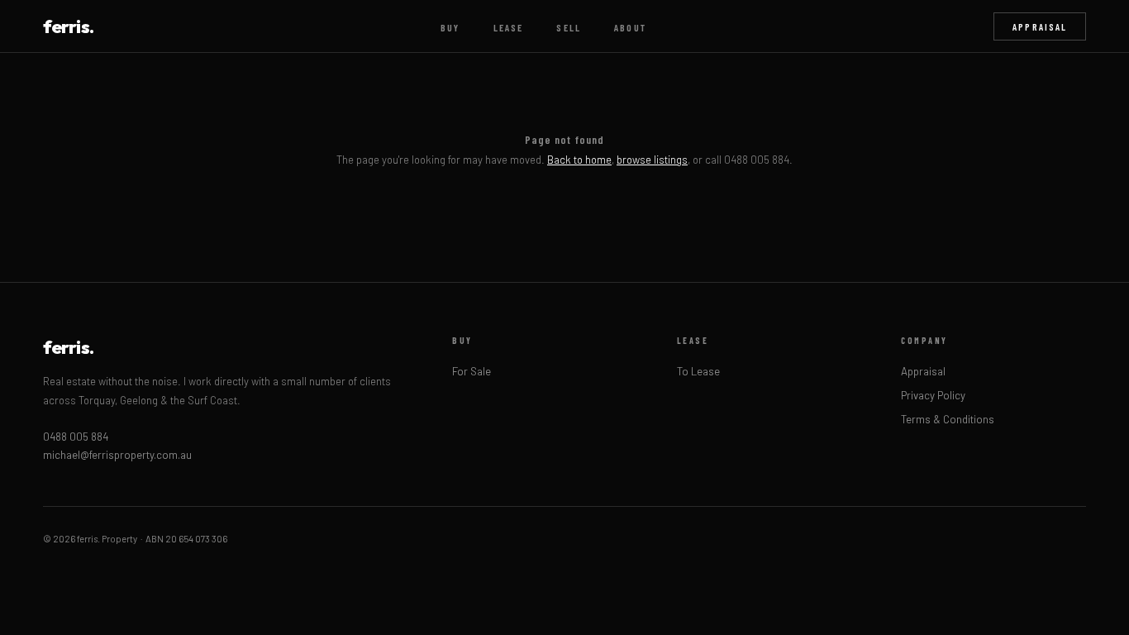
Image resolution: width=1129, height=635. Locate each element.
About (630, 27)
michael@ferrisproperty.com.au (117, 454)
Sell (568, 27)
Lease (508, 27)
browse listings (652, 159)
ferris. (68, 26)
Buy (450, 27)
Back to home (579, 159)
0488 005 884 (75, 436)
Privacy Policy (933, 395)
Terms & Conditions (947, 419)
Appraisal (1039, 26)
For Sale (471, 371)
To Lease (698, 371)
